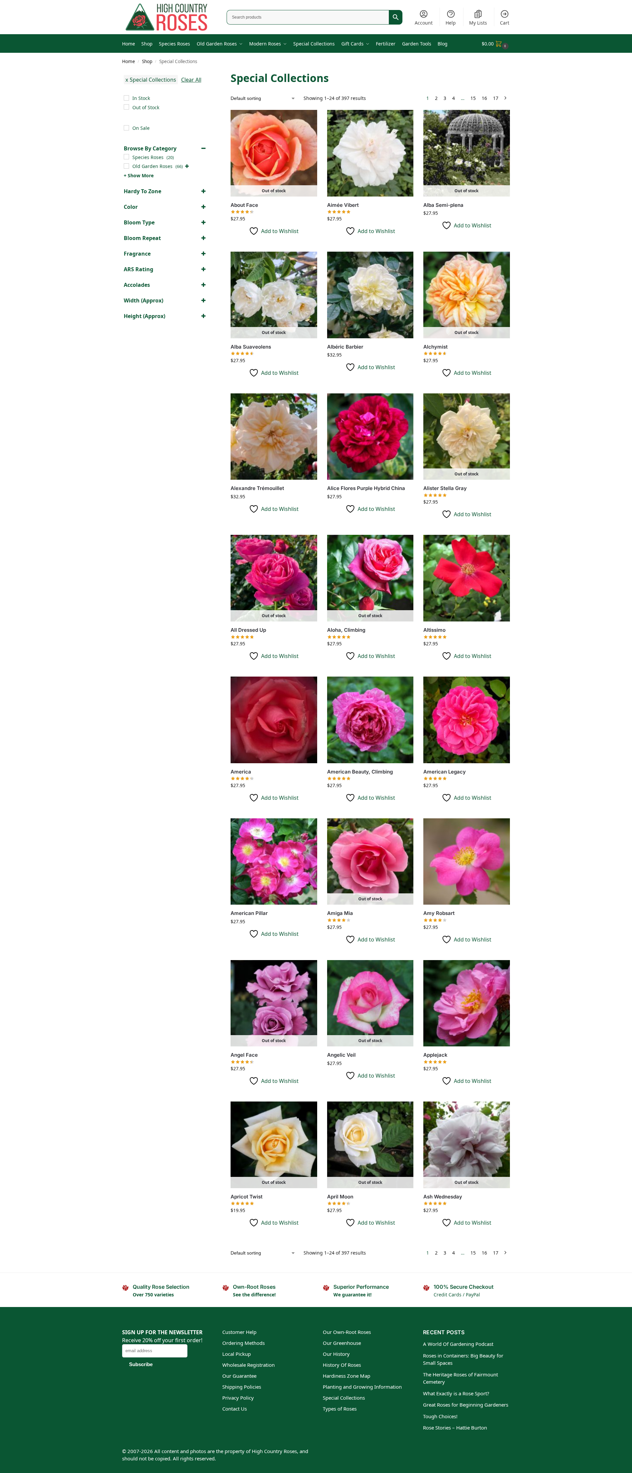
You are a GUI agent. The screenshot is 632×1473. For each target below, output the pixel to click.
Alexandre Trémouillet (257, 488)
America (241, 772)
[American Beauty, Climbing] (370, 720)
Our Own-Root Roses (347, 1332)
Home (128, 61)
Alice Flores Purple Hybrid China (366, 488)
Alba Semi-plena (443, 205)
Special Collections (344, 1397)
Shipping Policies (241, 1386)
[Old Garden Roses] (126, 166)
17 (495, 98)
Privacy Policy (238, 1397)
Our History (336, 1353)
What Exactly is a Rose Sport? (456, 1393)
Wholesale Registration (248, 1364)
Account (424, 23)
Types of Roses (340, 1408)
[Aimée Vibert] (370, 153)
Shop (147, 61)
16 (484, 98)
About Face (244, 205)
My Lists (478, 23)
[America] (274, 720)
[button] (496, 44)
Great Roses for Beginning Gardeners (465, 1404)
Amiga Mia (340, 913)
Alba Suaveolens (251, 347)
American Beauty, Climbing (360, 772)
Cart (504, 23)
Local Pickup (236, 1353)
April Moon (340, 1196)
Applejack (435, 1055)
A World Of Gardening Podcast (458, 1344)
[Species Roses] (126, 156)
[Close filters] (209, 74)
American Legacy (444, 772)
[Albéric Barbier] (370, 295)
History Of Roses (342, 1364)
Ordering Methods (243, 1343)
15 (473, 98)
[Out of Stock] (126, 107)
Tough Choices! (440, 1416)
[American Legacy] (466, 720)
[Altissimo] (466, 578)
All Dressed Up (248, 630)
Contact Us (234, 1408)
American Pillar (249, 913)
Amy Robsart (439, 913)
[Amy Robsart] (466, 861)
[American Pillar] (274, 861)
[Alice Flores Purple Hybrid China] (370, 436)
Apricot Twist (246, 1196)
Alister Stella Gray (445, 488)
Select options (273, 245)
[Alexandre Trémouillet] (274, 436)
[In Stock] (126, 98)
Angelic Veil (341, 1055)
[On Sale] (126, 127)
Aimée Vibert (343, 205)
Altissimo (434, 630)
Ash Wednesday (442, 1196)
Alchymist (435, 347)
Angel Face (244, 1055)
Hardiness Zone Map (346, 1375)
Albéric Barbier (345, 347)
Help (451, 23)
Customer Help (239, 1332)
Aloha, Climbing (346, 630)
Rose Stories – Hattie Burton (455, 1427)
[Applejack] (466, 1003)
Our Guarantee (239, 1375)
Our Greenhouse (342, 1343)
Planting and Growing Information (362, 1386)
